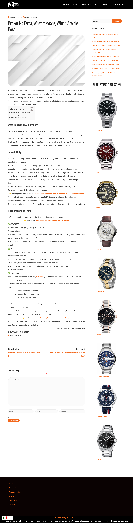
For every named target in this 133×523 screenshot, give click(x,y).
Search (96, 4)
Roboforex (40, 277)
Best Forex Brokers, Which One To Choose (52, 221)
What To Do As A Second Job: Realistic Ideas (105, 64)
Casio (99, 460)
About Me (66, 4)
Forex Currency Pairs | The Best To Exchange (52, 318)
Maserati (101, 291)
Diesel (98, 207)
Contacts (75, 4)
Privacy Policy (13, 488)
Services (104, 4)
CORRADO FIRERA (16, 17)
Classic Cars (12, 504)
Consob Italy (14, 115)
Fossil (99, 249)
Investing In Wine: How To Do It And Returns (105, 60)
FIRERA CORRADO (121, 521)
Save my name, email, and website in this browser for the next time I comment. (40, 417)
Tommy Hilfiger (102, 416)
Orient (98, 172)
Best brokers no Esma (18, 118)
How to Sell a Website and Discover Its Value (105, 41)
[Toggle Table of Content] (31, 109)
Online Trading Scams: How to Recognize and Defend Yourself (59, 194)
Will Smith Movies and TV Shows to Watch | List (106, 45)
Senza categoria (15, 335)
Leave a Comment (31, 17)
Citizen (99, 130)
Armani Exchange (103, 376)
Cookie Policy (72, 518)
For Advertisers (86, 4)
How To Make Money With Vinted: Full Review (105, 56)
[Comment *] (46, 406)
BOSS (98, 335)
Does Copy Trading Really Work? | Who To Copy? (106, 68)
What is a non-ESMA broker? (20, 112)
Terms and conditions (117, 4)
